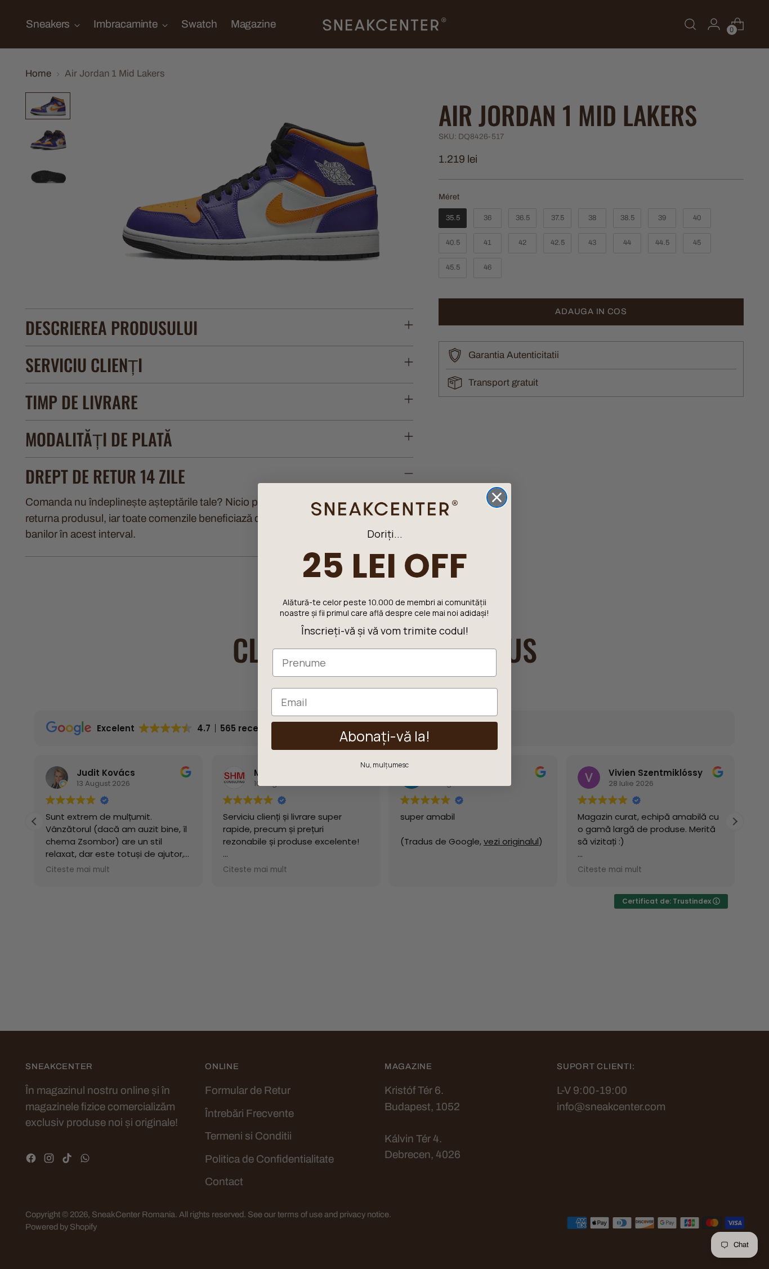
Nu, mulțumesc (384, 765)
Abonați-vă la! (384, 736)
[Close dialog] (497, 497)
